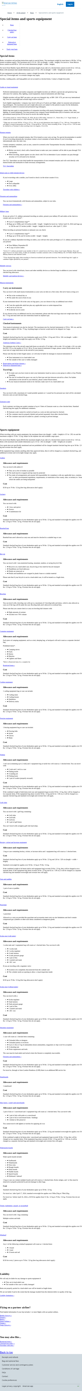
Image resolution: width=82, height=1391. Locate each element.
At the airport (21, 13)
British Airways (5, 1315)
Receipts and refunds (10, 1357)
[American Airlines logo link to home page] (10, 4)
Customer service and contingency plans (17, 1365)
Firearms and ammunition (12, 1057)
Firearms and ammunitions (12, 205)
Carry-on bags (8, 319)
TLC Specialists (8, 166)
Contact (5, 1376)
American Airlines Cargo (11, 343)
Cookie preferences (9, 1380)
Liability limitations (6, 1295)
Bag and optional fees (10, 1361)
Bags (32, 13)
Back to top (6, 1352)
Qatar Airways (5, 1325)
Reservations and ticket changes (14, 363)
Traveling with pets (6, 1345)
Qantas (2, 1323)
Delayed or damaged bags (12, 365)
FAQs (4, 1372)
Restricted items (8, 665)
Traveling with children (11, 189)
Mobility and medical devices (13, 276)
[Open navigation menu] (77, 4)
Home (9, 13)
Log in (70, 4)
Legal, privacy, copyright (11, 1386)
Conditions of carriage (10, 1369)
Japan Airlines (5, 1321)
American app (28, 1386)
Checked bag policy (7, 1343)
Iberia (2, 1319)
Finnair (2, 1317)
